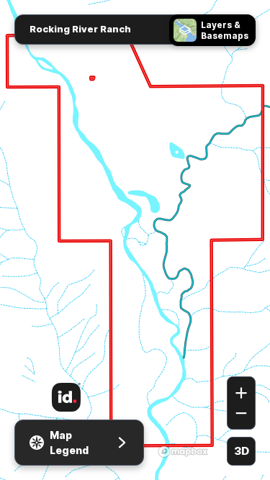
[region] (135, 240)
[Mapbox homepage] (183, 451)
